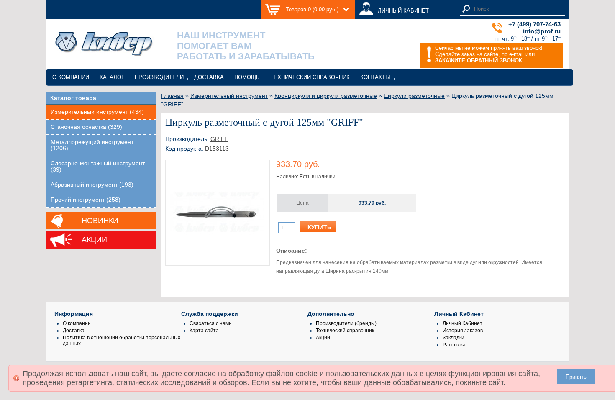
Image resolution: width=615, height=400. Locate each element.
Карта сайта (204, 330)
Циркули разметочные (414, 95)
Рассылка (454, 345)
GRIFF (219, 139)
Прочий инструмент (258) (85, 200)
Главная (172, 95)
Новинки (100, 220)
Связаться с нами (211, 323)
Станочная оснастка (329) (86, 127)
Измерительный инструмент (229, 95)
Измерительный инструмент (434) (97, 112)
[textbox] (517, 9)
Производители (159, 77)
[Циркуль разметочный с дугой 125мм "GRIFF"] (217, 258)
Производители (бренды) (346, 323)
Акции (94, 240)
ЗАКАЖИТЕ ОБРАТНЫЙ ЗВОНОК (478, 60)
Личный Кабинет (462, 323)
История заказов (463, 330)
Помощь (247, 77)
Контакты (375, 77)
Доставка (209, 77)
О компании (70, 77)
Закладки (453, 338)
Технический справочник (310, 77)
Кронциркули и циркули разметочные (325, 95)
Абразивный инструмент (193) (92, 185)
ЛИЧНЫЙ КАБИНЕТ (403, 11)
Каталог (112, 77)
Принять (576, 377)
